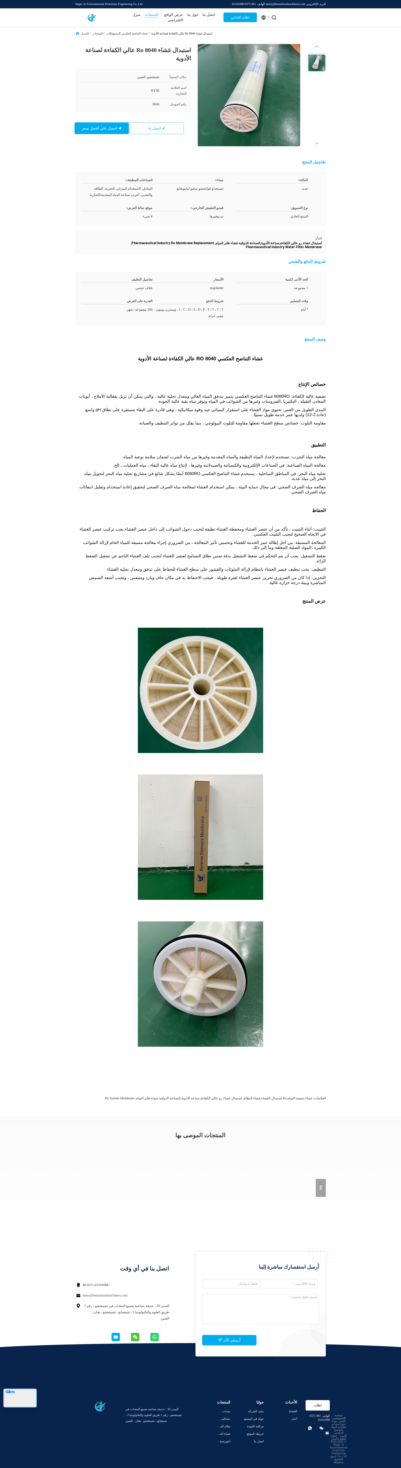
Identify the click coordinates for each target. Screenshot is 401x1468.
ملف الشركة (256, 1411)
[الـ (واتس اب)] (159, 1340)
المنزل (85, 33)
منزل (137, 15)
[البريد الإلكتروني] (121, 1340)
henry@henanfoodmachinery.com (105, 1295)
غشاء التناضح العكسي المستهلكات (127, 33)
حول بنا (192, 15)
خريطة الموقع (255, 1433)
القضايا (293, 1411)
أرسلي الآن (231, 1340)
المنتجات (151, 15)
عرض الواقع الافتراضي (173, 17)
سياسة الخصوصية (339, 1417)
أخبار (294, 1418)
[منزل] (92, 17)
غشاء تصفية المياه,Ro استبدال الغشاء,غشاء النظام (278, 1098)
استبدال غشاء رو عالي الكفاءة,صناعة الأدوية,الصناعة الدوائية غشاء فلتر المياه (189, 1098)
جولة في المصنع (254, 1418)
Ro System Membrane (119, 1098)
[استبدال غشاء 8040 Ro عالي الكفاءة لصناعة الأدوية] (249, 95)
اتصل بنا (209, 15)
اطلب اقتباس (240, 17)
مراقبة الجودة (255, 1426)
